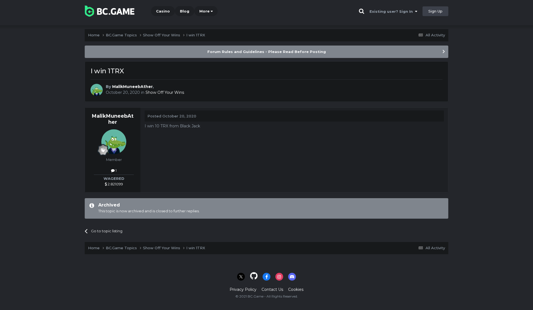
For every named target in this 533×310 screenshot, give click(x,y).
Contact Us (272, 289)
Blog (184, 11)
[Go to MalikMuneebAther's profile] (96, 90)
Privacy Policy (243, 289)
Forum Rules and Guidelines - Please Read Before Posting (266, 51)
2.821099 (115, 184)
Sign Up (435, 11)
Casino (163, 11)
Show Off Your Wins (164, 92)
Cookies (295, 289)
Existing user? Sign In (392, 11)
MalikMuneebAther (132, 86)
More (204, 11)
